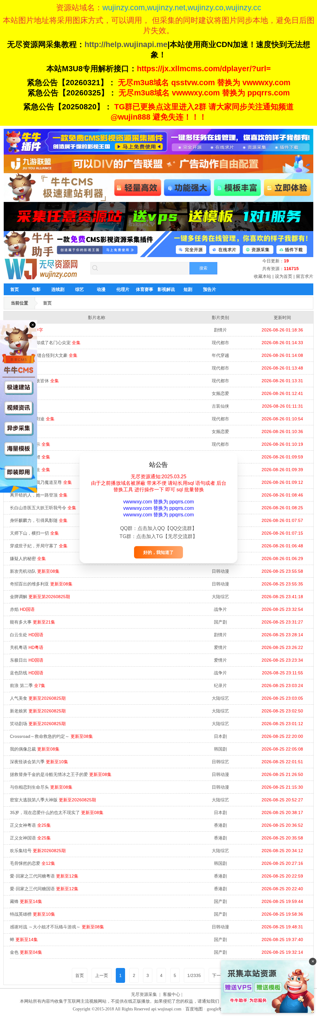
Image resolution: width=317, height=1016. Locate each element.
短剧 (188, 289)
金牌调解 (40, 596)
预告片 (209, 289)
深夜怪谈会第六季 (39, 761)
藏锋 (26, 901)
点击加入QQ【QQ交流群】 (167, 528)
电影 (36, 289)
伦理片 (122, 289)
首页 (14, 289)
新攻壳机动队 (34, 571)
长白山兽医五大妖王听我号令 (43, 507)
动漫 (101, 289)
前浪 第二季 (27, 685)
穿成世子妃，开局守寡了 (38, 545)
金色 (26, 952)
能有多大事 (32, 622)
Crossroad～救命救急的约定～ (51, 736)
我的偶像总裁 (34, 749)
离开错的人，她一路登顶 (38, 495)
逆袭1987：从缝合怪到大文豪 (43, 355)
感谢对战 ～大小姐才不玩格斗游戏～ (57, 926)
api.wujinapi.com (166, 1009)
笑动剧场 (38, 723)
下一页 (218, 975)
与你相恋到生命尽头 (41, 787)
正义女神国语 (30, 837)
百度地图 (194, 1009)
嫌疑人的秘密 (28, 558)
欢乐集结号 (38, 850)
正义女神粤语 (30, 825)
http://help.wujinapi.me (126, 44)
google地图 (217, 1009)
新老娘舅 (38, 710)
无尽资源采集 (144, 994)
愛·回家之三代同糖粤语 (44, 876)
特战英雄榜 (32, 914)
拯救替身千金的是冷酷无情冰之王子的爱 (60, 774)
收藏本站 (262, 276)
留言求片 (304, 276)
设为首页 (283, 276)
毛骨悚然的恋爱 (32, 863)
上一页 (101, 975)
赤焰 (22, 609)
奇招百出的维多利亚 (41, 583)
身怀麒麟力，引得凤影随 (38, 520)
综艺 (79, 289)
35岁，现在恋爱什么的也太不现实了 (56, 812)
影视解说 (166, 289)
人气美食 (38, 698)
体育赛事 (144, 289)
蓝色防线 (26, 672)
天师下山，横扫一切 (34, 533)
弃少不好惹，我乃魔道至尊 (41, 482)
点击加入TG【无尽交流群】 (167, 536)
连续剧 (57, 289)
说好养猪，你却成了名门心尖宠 (45, 342)
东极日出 (26, 660)
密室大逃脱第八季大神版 (53, 799)
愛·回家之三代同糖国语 (44, 888)
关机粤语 (26, 647)
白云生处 (26, 634)
